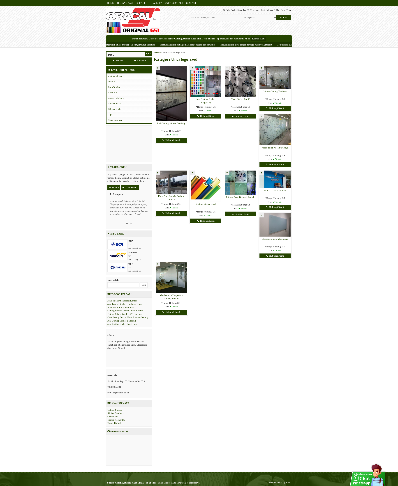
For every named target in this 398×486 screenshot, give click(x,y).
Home (110, 3)
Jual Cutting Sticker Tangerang (122, 324)
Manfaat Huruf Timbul (275, 190)
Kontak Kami (258, 38)
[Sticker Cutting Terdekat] (275, 77)
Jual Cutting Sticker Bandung (171, 123)
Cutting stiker (174, 3)
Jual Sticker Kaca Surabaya (275, 147)
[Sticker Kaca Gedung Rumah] (240, 182)
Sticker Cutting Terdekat (275, 91)
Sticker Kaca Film (116, 420)
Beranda (157, 52)
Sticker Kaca (114, 103)
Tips (110, 114)
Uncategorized (115, 120)
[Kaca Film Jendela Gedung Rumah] (171, 182)
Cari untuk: (113, 280)
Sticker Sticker (115, 109)
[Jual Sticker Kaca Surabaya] (275, 129)
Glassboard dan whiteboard (275, 239)
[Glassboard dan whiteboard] (275, 224)
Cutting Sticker (114, 410)
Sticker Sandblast (115, 413)
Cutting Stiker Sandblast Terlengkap (124, 314)
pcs (148, 53)
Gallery (157, 3)
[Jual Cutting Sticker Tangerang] (206, 81)
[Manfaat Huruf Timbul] (275, 179)
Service (141, 3)
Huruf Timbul (114, 423)
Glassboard (112, 416)
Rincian (119, 60)
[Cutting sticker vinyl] (206, 186)
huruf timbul (114, 87)
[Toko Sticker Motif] (240, 81)
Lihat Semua (131, 187)
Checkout (141, 60)
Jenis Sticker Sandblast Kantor (122, 300)
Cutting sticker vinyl (206, 204)
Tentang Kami (125, 3)
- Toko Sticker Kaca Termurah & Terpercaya (153, 482)
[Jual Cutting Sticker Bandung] (171, 93)
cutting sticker (115, 76)
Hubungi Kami (172, 140)
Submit (115, 187)
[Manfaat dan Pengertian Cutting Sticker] (171, 277)
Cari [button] (285, 17)
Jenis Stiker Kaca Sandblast (120, 307)
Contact (191, 3)
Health (111, 81)
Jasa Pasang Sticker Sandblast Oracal (125, 304)
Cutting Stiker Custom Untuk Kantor (125, 310)
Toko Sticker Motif (240, 99)
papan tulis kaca (116, 98)
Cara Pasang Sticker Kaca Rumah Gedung (127, 317)
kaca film (112, 92)
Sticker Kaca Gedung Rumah (240, 197)
